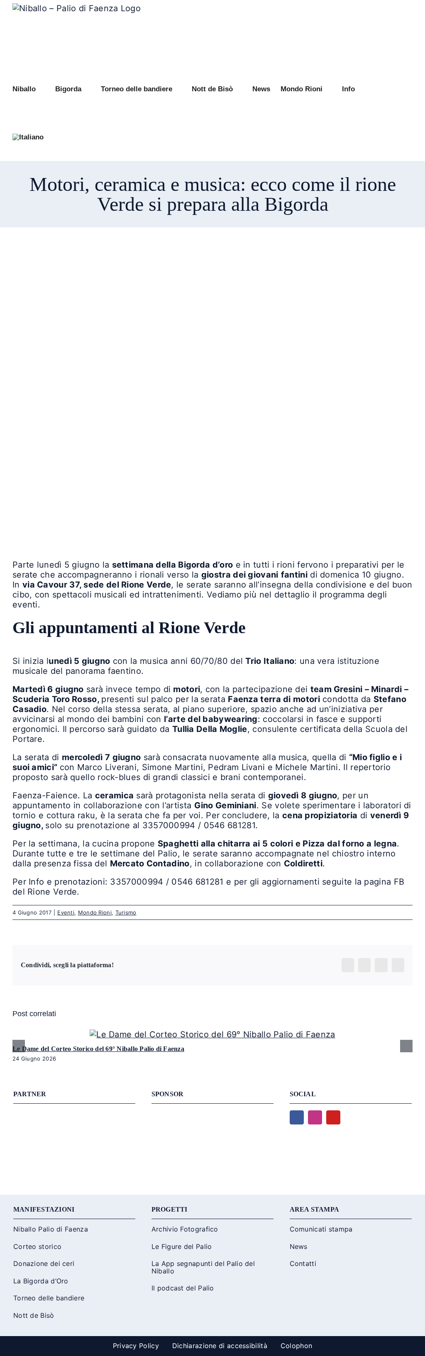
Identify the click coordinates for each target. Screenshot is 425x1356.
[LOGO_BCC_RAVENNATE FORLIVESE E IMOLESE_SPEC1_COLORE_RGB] (212, 1114)
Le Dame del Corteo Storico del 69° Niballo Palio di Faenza (98, 1048)
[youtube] (333, 1117)
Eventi (65, 912)
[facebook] (297, 1117)
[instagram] (315, 1117)
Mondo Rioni (95, 912)
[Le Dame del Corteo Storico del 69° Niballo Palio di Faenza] (212, 1034)
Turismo (126, 912)
